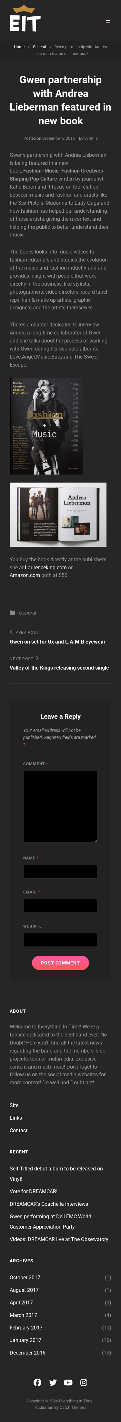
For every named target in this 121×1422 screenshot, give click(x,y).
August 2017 (24, 1290)
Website (32, 926)
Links (16, 1118)
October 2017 (25, 1278)
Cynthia (91, 138)
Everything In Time (76, 1401)
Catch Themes (73, 1407)
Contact (18, 1130)
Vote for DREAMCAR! (33, 1191)
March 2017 (23, 1315)
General (39, 47)
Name (31, 858)
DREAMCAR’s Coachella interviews (49, 1204)
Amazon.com (25, 575)
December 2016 (27, 1353)
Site (14, 1105)
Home (19, 47)
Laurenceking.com (46, 567)
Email (31, 892)
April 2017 (21, 1303)
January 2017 (25, 1340)
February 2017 (26, 1328)
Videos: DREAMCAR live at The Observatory (59, 1239)
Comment (35, 764)
